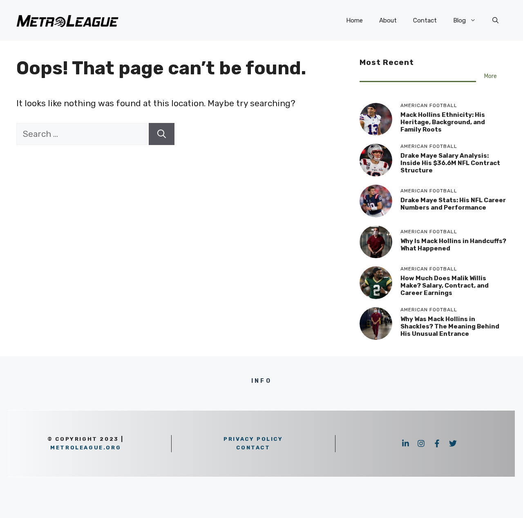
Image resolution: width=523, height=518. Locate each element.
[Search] (161, 134)
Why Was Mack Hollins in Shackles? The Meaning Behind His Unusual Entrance (449, 326)
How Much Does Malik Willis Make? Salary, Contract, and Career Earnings (444, 286)
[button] (495, 20)
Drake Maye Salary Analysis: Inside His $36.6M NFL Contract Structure (450, 163)
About (388, 20)
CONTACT (253, 447)
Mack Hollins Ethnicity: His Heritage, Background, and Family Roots (442, 122)
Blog (459, 20)
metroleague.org (85, 447)
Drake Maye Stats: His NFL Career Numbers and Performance (453, 203)
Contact (425, 20)
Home (354, 20)
